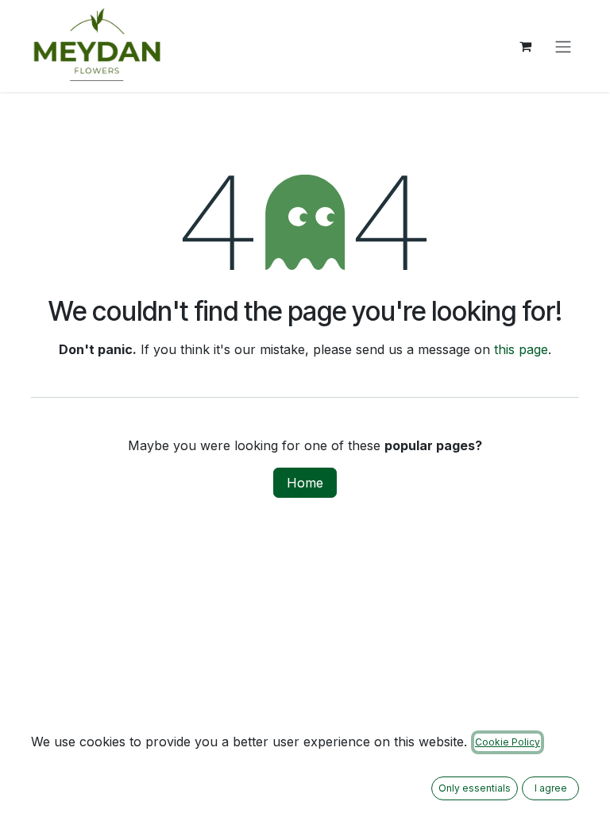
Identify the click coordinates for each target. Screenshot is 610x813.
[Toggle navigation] (563, 46)
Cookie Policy (507, 742)
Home (305, 483)
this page (521, 349)
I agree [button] (551, 788)
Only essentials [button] (474, 788)
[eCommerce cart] (525, 46)
